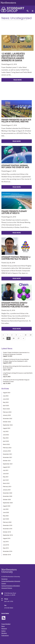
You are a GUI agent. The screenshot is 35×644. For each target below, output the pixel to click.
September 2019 (8, 535)
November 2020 (7, 496)
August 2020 (6, 506)
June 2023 (6, 399)
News (3, 626)
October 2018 (7, 554)
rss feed (3, 618)
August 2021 (6, 467)
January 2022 (7, 451)
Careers (3, 583)
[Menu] (32, 10)
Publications (5, 635)
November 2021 (7, 457)
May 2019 (6, 548)
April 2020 (6, 519)
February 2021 (7, 486)
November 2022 (7, 418)
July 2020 (5, 509)
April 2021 (6, 480)
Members (4, 633)
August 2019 (6, 538)
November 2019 (7, 528)
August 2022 (6, 428)
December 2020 (7, 493)
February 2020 (7, 522)
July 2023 (5, 396)
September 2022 (8, 425)
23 (30, 335)
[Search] (27, 10)
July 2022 (5, 431)
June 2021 (6, 473)
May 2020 (6, 515)
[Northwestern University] (8, 4)
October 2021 (7, 460)
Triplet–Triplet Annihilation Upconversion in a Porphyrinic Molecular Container (16, 353)
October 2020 (7, 499)
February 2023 (7, 412)
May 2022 (6, 438)
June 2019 (6, 545)
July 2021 (5, 470)
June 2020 (6, 512)
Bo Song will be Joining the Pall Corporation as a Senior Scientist (17, 367)
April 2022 (6, 441)
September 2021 (8, 464)
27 (18, 338)
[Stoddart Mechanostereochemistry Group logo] (12, 9)
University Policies (6, 588)
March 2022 (6, 444)
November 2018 (7, 551)
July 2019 (5, 541)
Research (4, 628)
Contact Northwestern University (10, 581)
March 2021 (6, 483)
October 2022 (7, 421)
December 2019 (7, 525)
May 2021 (6, 477)
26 (13, 338)
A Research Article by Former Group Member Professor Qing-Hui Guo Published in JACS (16, 360)
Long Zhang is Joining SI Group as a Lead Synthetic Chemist (17, 374)
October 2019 (7, 532)
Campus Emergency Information (10, 585)
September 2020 (8, 502)
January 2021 (7, 490)
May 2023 (6, 402)
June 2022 (6, 434)
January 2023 (7, 415)
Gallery (3, 631)
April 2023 (6, 405)
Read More (17, 80)
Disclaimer (4, 579)
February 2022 (7, 447)
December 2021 (7, 454)
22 (25, 335)
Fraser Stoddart (5, 624)
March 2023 (6, 409)
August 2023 (6, 392)
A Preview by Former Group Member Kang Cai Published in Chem (16, 380)
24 (3, 338)
